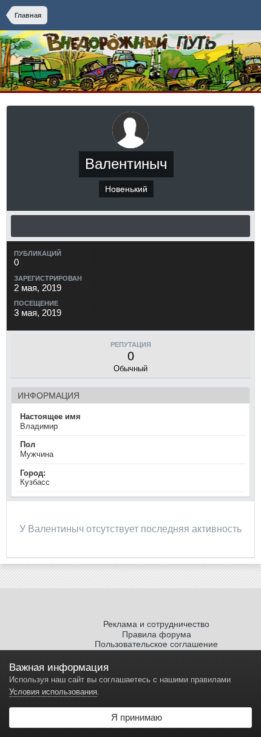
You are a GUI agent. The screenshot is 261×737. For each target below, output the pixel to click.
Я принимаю (134, 717)
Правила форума (156, 634)
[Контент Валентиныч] (130, 226)
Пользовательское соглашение (156, 644)
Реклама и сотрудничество (156, 624)
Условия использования (53, 691)
